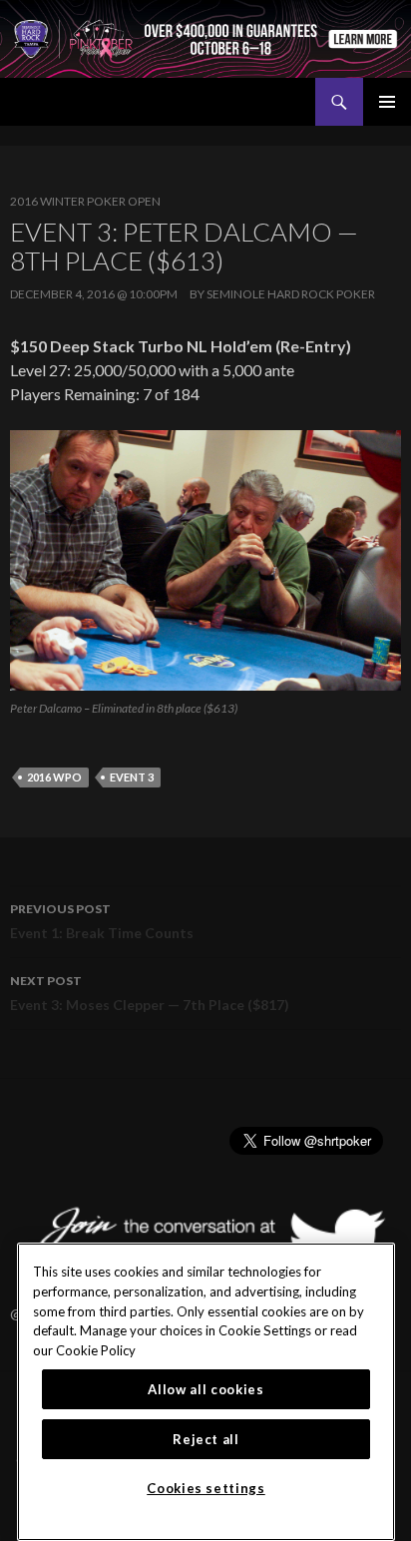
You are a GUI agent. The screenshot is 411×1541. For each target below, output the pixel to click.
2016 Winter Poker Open (85, 201)
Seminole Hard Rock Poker (290, 293)
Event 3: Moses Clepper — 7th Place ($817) (149, 993)
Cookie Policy (96, 1350)
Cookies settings (206, 1488)
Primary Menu (387, 102)
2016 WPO (54, 776)
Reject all (206, 1439)
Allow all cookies (205, 1389)
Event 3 (132, 776)
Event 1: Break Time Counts (102, 921)
